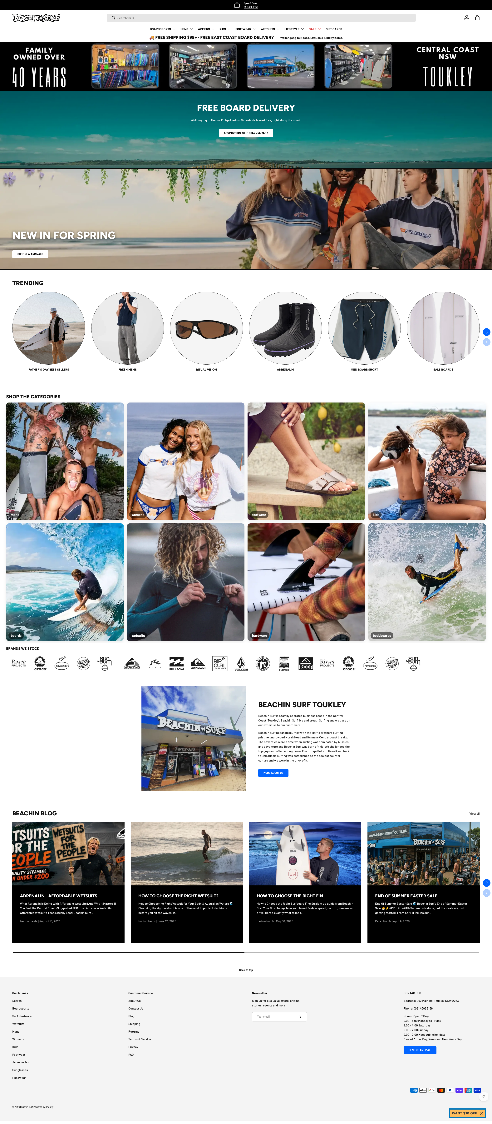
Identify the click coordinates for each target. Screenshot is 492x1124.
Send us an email (420, 1050)
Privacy (133, 1047)
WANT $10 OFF (464, 1113)
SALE (312, 29)
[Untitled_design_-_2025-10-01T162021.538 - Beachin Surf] (197, 663)
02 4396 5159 (251, 6)
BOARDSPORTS (160, 29)
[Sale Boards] (443, 328)
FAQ (131, 1054)
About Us (134, 1000)
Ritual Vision (206, 369)
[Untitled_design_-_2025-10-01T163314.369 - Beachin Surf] (218, 663)
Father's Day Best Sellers (48, 369)
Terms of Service (139, 1039)
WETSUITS (268, 29)
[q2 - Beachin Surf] (46, 663)
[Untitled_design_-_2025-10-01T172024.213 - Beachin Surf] (261, 663)
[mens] (65, 461)
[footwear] (306, 461)
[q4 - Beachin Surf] (89, 663)
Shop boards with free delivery (246, 132)
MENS (184, 29)
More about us (273, 772)
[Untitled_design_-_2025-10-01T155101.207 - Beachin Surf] (132, 663)
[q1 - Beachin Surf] (25, 663)
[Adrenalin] (285, 328)
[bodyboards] (427, 582)
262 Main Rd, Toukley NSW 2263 (438, 1000)
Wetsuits (18, 1023)
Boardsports (20, 1008)
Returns (133, 1031)
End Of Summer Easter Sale (406, 896)
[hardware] (306, 582)
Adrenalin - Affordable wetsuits (58, 896)
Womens (18, 1039)
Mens (15, 1031)
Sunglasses (20, 1070)
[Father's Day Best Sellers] (48, 328)
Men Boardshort (364, 369)
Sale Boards (443, 369)
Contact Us (135, 1008)
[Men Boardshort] (364, 328)
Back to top (246, 970)
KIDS (222, 29)
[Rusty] (312, 663)
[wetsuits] (185, 582)
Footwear (18, 1054)
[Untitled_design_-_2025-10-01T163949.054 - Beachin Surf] (240, 663)
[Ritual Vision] (206, 328)
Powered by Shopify (43, 1107)
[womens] (185, 461)
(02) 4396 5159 (423, 1008)
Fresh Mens (128, 369)
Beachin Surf (26, 1107)
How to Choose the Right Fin (290, 896)
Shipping (134, 1023)
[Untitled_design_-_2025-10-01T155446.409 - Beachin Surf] (154, 663)
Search (17, 1000)
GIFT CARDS (334, 29)
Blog (131, 1016)
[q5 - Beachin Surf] (111, 663)
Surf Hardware (22, 1016)
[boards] (65, 582)
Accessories (20, 1062)
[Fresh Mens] (127, 328)
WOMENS (204, 29)
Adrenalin (285, 369)
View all (474, 813)
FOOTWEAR (243, 29)
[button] (477, 17)
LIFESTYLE (291, 29)
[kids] (427, 461)
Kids (15, 1047)
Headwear (19, 1077)
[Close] (481, 1113)
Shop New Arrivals (30, 254)
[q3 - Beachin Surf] (68, 663)
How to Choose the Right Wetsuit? (178, 896)
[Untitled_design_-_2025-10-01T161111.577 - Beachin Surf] (175, 663)
